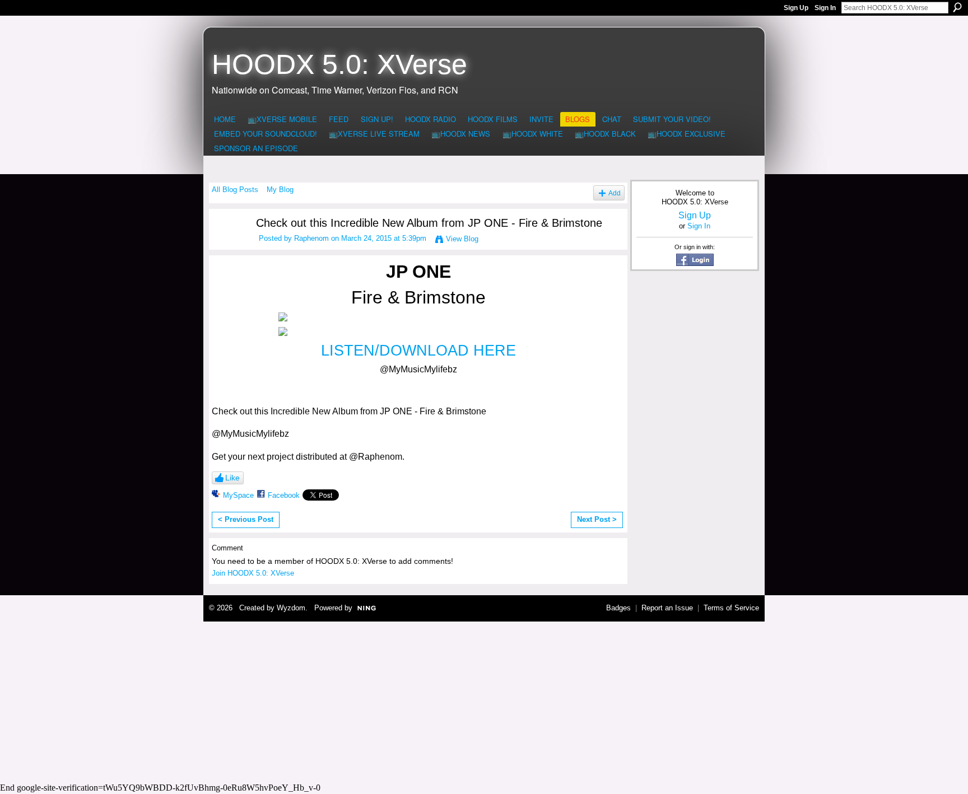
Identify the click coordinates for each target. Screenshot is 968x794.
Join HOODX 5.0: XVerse (253, 573)
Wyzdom (291, 608)
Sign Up (796, 8)
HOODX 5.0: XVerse (339, 64)
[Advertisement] (484, 700)
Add (614, 193)
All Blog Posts (235, 189)
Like (232, 477)
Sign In (825, 8)
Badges (618, 608)
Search (957, 7)
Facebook (284, 495)
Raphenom (311, 238)
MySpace (238, 495)
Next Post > (597, 519)
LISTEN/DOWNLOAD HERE (418, 350)
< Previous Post (245, 519)
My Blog (280, 189)
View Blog (462, 239)
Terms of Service (731, 608)
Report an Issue (667, 608)
